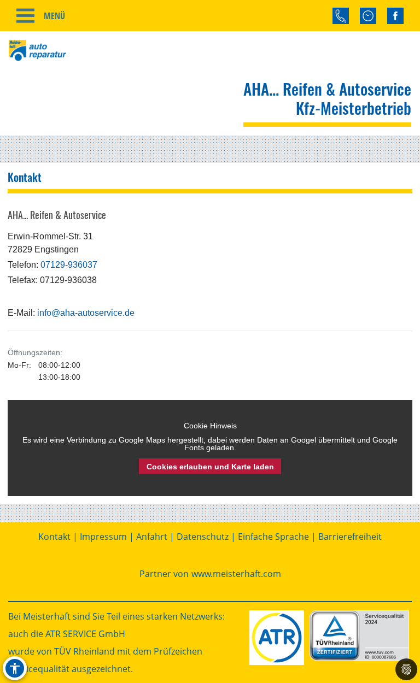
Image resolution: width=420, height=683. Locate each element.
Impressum (103, 536)
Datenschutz (203, 536)
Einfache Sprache (273, 536)
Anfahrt (151, 536)
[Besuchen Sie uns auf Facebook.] (395, 16)
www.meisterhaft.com (236, 573)
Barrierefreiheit (350, 536)
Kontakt (54, 536)
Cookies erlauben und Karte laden (210, 466)
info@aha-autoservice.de (86, 312)
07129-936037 (68, 264)
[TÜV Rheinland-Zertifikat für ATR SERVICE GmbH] (359, 635)
